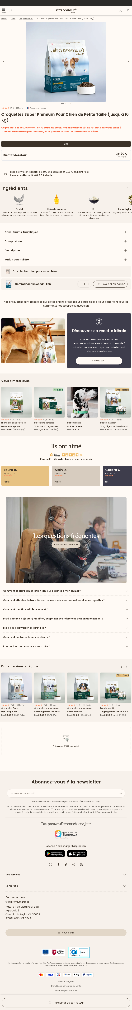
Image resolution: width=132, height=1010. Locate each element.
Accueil (4, 18)
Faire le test (98, 360)
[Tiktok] (66, 865)
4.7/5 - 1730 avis (16, 108)
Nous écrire (68, 932)
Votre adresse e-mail (22, 793)
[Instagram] (50, 865)
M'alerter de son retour (69, 1003)
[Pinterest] (73, 865)
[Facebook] (58, 865)
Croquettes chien (26, 18)
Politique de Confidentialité (85, 812)
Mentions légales (66, 981)
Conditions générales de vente (66, 986)
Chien (13, 18)
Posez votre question (66, 544)
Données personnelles (66, 990)
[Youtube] (81, 865)
